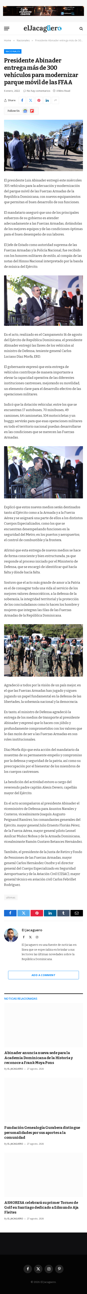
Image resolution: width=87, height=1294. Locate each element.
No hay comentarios (38, 91)
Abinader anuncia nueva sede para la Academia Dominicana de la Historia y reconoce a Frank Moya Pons (38, 1058)
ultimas (11, 897)
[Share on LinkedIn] (47, 100)
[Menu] (6, 28)
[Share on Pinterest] (38, 100)
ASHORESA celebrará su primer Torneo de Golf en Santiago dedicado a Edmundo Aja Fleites (41, 1207)
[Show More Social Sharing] (55, 100)
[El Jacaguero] (43, 28)
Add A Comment (43, 975)
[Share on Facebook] (22, 100)
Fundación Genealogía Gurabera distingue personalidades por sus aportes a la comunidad (42, 1132)
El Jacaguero (32, 930)
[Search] (81, 28)
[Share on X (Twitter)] (30, 100)
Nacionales (13, 51)
